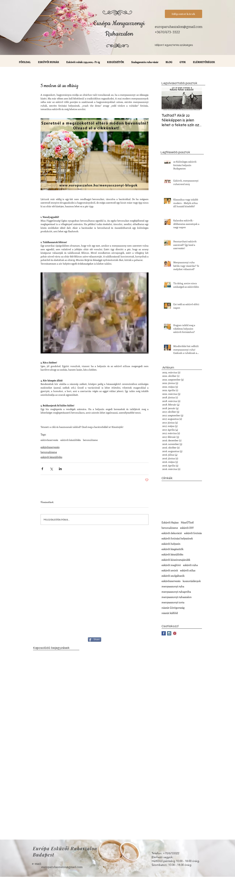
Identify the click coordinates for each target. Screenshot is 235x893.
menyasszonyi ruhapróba (176, 591)
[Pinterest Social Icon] (175, 633)
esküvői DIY (187, 527)
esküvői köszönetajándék (176, 559)
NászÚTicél (187, 522)
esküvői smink (170, 570)
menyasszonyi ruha (173, 586)
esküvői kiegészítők (172, 549)
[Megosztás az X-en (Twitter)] (51, 468)
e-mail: (36, 863)
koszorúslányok (192, 581)
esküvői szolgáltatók (173, 575)
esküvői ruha (190, 565)
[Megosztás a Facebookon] (42, 468)
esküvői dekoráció (172, 533)
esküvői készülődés (70, 440)
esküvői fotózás (193, 533)
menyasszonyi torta (173, 602)
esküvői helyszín (171, 543)
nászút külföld (170, 613)
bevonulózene (90, 440)
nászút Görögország (173, 607)
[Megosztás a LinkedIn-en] (60, 468)
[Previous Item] (167, 99)
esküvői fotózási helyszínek (177, 538)
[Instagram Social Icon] (169, 633)
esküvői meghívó (171, 565)
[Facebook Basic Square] (164, 633)
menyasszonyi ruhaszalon (177, 597)
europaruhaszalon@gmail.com (178, 27)
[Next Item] (196, 99)
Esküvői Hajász (170, 522)
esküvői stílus (187, 570)
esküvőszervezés (49, 440)
